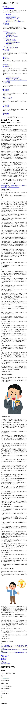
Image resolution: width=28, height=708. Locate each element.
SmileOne (5, 31)
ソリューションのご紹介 (13, 20)
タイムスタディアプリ (8, 46)
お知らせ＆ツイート (11, 645)
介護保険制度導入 (5, 185)
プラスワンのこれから (13, 187)
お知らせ (9, 14)
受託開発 (6, 49)
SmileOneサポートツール (13, 77)
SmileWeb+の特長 (11, 39)
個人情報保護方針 (5, 663)
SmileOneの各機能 (11, 33)
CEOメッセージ (8, 97)
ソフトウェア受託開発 (12, 652)
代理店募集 (7, 81)
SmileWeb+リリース (11, 16)
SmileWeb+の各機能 (11, 40)
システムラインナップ (12, 36)
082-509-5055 (6, 678)
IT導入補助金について (12, 18)
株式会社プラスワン (9, 8)
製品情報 (6, 23)
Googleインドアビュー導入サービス (15, 21)
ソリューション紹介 (15, 646)
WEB (5, 57)
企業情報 (6, 89)
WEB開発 (6, 58)
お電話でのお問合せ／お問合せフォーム (17, 80)
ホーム (6, 6)
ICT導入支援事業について (13, 17)
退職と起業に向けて (17, 185)
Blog (3, 661)
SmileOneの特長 (11, 32)
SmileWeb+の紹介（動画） (13, 42)
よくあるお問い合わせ (12, 78)
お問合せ (6, 113)
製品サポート (8, 64)
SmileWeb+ (5, 37)
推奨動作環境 (10, 35)
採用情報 (6, 105)
